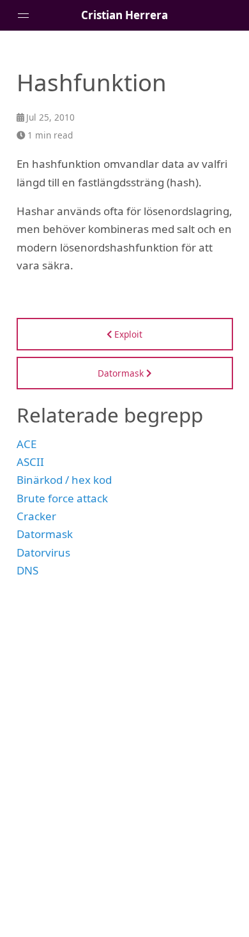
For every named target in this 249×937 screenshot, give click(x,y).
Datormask (45, 534)
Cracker (36, 516)
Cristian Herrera (124, 15)
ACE (26, 444)
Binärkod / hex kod (64, 479)
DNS (27, 570)
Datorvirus (43, 552)
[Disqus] (125, 750)
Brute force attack (62, 498)
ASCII (30, 461)
